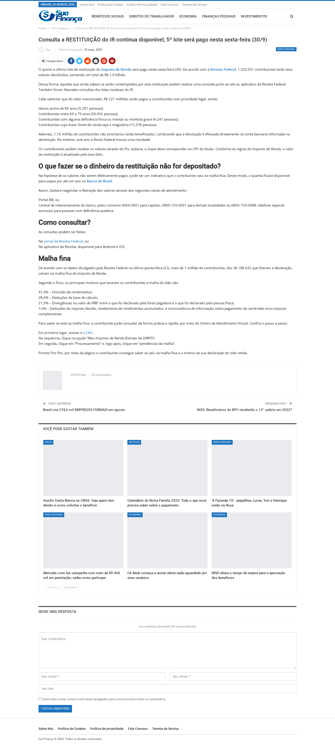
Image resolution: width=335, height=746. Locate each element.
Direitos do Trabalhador (151, 16)
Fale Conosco (170, 5)
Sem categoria (286, 49)
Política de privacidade (142, 5)
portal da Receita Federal (63, 241)
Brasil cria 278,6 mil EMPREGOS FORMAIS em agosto (84, 410)
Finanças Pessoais (218, 16)
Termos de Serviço (194, 5)
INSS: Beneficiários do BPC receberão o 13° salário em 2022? (244, 410)
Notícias (134, 442)
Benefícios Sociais (108, 16)
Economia (188, 16)
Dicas (48, 442)
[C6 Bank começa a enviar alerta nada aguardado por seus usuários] (167, 540)
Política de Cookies (110, 5)
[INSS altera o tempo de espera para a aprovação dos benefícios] (252, 540)
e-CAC (87, 332)
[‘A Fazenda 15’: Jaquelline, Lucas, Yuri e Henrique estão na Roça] (252, 468)
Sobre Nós (87, 5)
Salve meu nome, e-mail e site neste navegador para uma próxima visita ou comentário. (104, 699)
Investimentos (254, 16)
